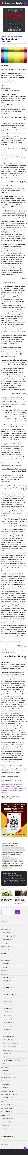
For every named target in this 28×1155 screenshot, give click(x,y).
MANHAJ (5, 1081)
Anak (7, 1053)
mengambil (5, 865)
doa (16, 861)
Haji (7, 998)
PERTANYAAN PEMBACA (10, 1094)
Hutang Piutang (10, 1046)
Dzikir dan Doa (9, 994)
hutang (4, 863)
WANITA (5, 1115)
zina (10, 867)
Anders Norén (9, 1152)
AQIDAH (5, 950)
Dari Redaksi (7, 1097)
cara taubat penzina (7, 861)
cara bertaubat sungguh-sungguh (11, 854)
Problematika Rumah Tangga (13, 1060)
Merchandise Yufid (8, 1091)
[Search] (17, 912)
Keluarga (8, 1056)
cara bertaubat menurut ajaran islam (12, 852)
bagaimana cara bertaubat (9, 845)
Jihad (7, 1005)
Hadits (6, 1070)
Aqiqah (7, 987)
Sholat (7, 1026)
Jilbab (5, 1122)
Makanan (8, 1008)
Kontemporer (7, 1036)
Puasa (7, 1019)
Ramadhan (7, 1063)
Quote (5, 1101)
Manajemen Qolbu (12, 36)
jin (13, 863)
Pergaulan (7, 943)
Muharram (8, 1012)
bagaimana (16, 843)
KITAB (5, 1067)
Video (5, 967)
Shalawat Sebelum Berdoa (10, 784)
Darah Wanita (8, 1118)
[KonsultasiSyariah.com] (14, 3)
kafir (17, 863)
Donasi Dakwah (7, 957)
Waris (7, 1029)
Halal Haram (7, 977)
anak (10, 843)
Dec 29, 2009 (9, 45)
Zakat (7, 1033)
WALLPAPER (6, 1111)
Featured (5, 970)
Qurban (8, 1022)
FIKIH (4, 974)
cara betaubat (6, 856)
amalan (4, 843)
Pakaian (8, 1015)
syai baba (4, 867)
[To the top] (25, 1148)
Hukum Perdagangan (11, 1043)
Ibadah (6, 980)
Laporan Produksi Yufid (9, 1077)
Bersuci (7, 991)
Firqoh (6, 1087)
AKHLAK (3, 36)
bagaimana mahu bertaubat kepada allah (13, 850)
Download (6, 960)
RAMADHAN (6, 1104)
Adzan (7, 984)
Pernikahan (7, 1050)
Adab (5, 932)
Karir (5, 1125)
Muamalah (7, 1039)
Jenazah (8, 1001)
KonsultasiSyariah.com (9, 873)
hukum (21, 861)
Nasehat (20, 36)
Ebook (6, 963)
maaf (22, 863)
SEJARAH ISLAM (7, 1108)
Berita (4, 953)
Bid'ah (6, 1084)
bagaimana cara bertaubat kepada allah (13, 847)
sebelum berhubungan (16, 865)
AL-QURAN (6, 946)
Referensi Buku (8, 1074)
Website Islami (7, 1129)
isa (9, 863)
